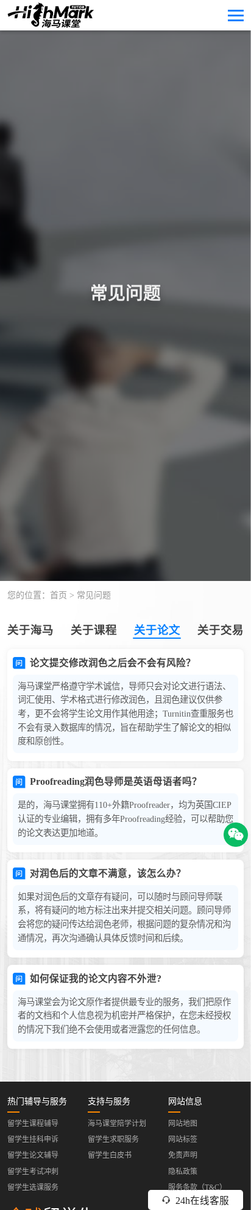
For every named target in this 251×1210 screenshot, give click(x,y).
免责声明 (182, 1155)
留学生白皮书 (110, 1155)
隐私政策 (182, 1171)
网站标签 (182, 1139)
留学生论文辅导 (32, 1155)
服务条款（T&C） (197, 1187)
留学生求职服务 (113, 1139)
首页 (58, 595)
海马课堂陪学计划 (117, 1123)
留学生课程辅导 (32, 1123)
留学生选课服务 (32, 1187)
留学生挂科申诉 (32, 1139)
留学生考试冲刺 (32, 1171)
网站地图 (182, 1123)
